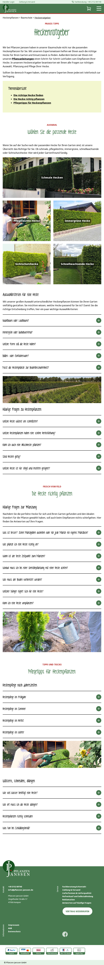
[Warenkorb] (89, 8)
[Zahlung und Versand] (52, 951)
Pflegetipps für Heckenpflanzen (32, 102)
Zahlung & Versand (71, 890)
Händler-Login (8, 2)
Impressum (13, 925)
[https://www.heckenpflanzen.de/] (9, 8)
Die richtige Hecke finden (28, 95)
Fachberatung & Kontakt (74, 886)
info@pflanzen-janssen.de (20, 890)
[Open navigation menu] (99, 8)
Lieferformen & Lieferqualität (76, 893)
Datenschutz (14, 931)
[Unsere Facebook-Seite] (65, 934)
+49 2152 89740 (15, 886)
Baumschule (26, 17)
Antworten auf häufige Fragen (76, 903)
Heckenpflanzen (11, 17)
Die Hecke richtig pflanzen (29, 99)
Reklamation (68, 899)
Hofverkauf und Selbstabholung (77, 896)
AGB (10, 928)
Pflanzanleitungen (23, 58)
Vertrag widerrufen (77, 911)
